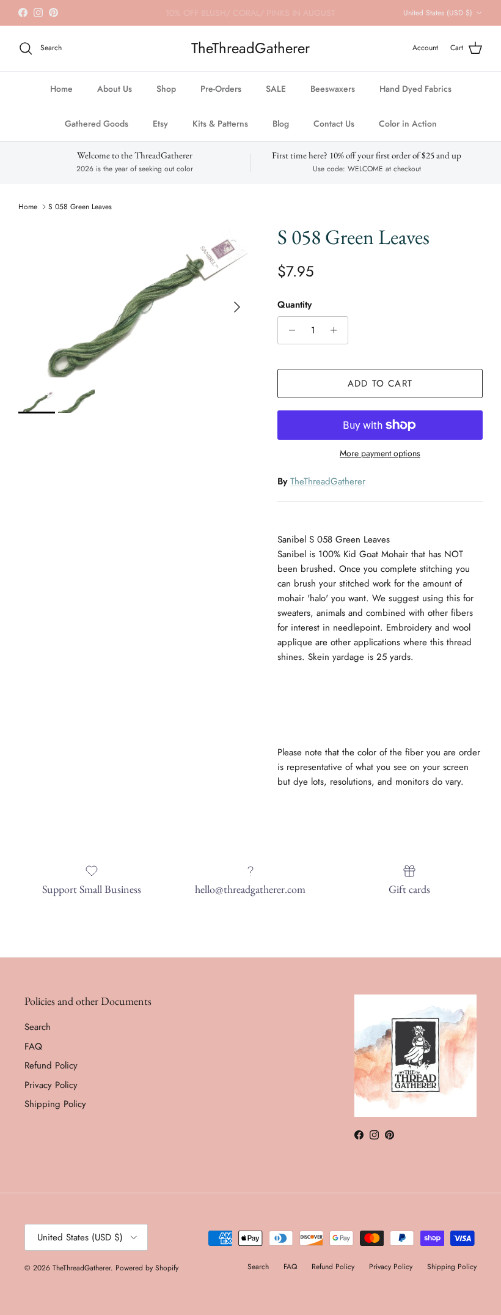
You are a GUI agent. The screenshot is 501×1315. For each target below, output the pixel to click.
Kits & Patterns (220, 123)
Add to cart (380, 383)
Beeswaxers (332, 89)
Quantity (294, 304)
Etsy (160, 123)
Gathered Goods (96, 123)
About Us (114, 89)
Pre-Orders (220, 89)
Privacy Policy (51, 1085)
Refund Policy (51, 1065)
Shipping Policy (55, 1104)
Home (61, 89)
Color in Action (408, 123)
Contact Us (333, 123)
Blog (280, 123)
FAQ (33, 1046)
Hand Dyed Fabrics (415, 89)
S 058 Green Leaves (80, 206)
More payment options (380, 453)
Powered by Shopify (146, 1267)
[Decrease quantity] (288, 330)
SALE (276, 89)
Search (37, 1027)
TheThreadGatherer (327, 481)
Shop (166, 89)
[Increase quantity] (337, 330)
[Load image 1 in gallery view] (134, 300)
